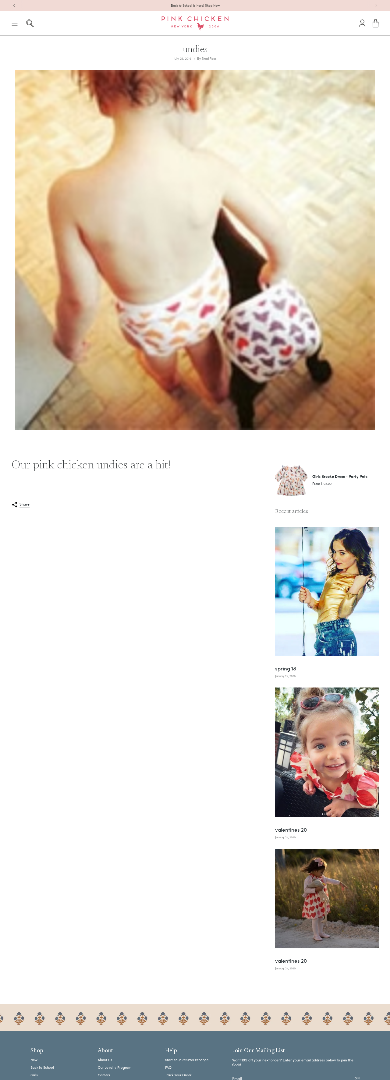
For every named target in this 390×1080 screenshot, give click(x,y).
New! (34, 1059)
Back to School (42, 1067)
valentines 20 (291, 830)
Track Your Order (178, 1075)
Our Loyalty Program (114, 1067)
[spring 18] (327, 591)
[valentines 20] (327, 752)
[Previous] (14, 5)
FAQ (168, 1067)
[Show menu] (15, 23)
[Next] (376, 5)
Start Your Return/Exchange (186, 1059)
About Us (105, 1059)
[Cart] (375, 23)
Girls (34, 1075)
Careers (104, 1075)
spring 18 (285, 669)
